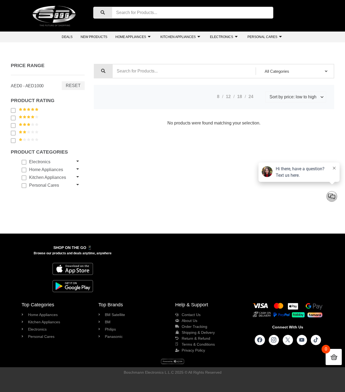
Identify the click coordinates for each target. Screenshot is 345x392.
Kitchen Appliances (178, 37)
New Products (94, 37)
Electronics (221, 37)
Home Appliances (130, 37)
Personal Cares (262, 37)
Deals (67, 37)
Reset (73, 85)
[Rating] (14, 110)
